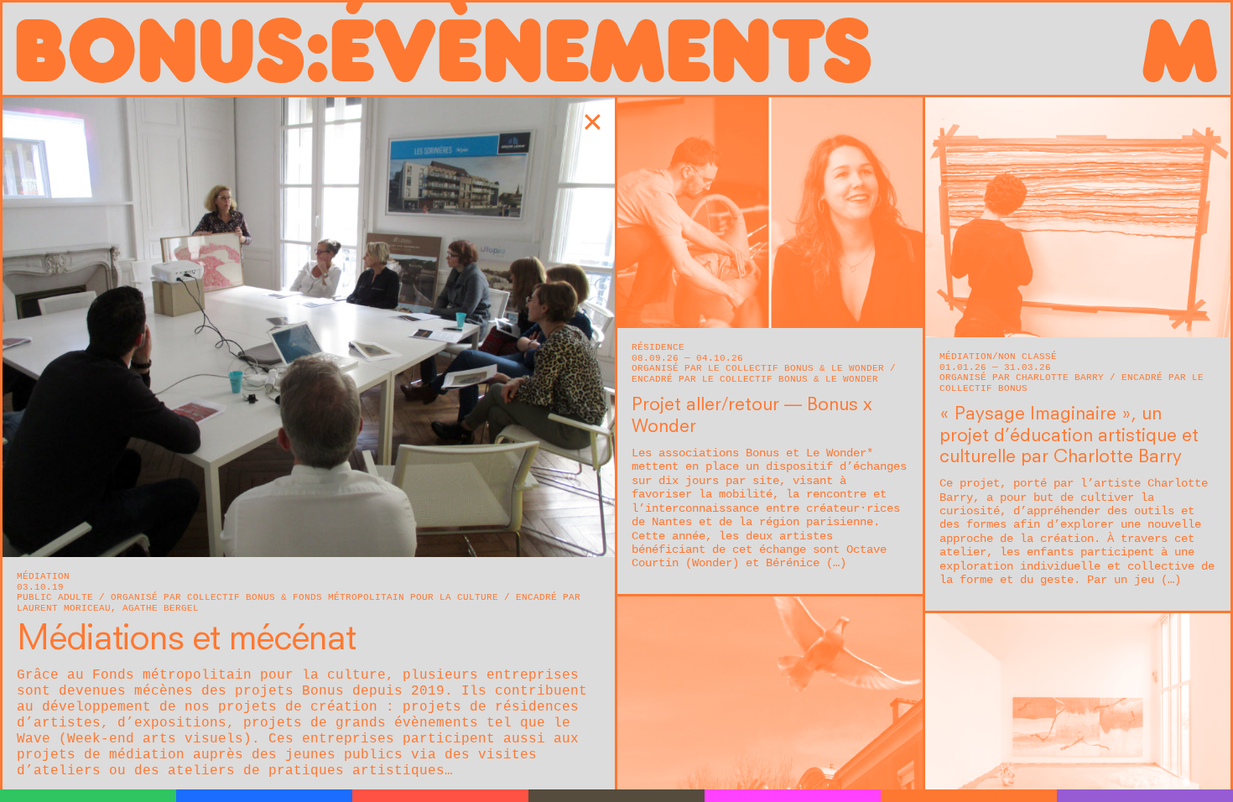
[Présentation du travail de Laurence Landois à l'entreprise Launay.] (309, 327)
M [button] (1178, 49)
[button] (592, 126)
